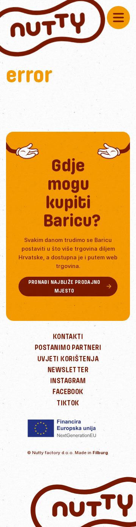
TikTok (68, 403)
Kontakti (68, 337)
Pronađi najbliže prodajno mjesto (64, 286)
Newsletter (68, 370)
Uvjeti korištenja (68, 359)
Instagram (68, 381)
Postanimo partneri (68, 347)
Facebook (68, 392)
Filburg (100, 452)
